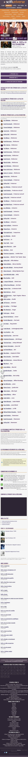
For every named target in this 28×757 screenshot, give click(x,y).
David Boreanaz (8, 141)
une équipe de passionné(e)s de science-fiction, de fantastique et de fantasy (16, 660)
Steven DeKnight (8, 127)
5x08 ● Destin (4, 594)
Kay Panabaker (7, 408)
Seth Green (6, 239)
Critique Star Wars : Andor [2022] (14, 735)
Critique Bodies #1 (14, 738)
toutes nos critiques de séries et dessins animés (16, 93)
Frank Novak (7, 328)
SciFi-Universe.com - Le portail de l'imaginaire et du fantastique (14, 2)
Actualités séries (14, 10)
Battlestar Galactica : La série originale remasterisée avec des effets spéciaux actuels (14, 695)
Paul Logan (6, 313)
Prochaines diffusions (6, 522)
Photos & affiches (6, 16)
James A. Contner (8, 173)
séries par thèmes (8, 14)
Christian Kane (7, 342)
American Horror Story (14, 724)
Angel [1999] (5, 35)
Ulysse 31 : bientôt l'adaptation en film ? (14, 698)
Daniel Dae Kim (7, 335)
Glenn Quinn (7, 391)
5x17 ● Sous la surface (6, 631)
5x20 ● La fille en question (7, 643)
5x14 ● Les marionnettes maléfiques (9, 619)
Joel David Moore (8, 349)
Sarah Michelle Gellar (9, 274)
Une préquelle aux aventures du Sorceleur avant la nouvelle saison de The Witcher (14, 688)
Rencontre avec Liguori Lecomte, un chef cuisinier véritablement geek (14, 685)
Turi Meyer (6, 148)
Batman (14, 706)
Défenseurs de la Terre (14, 730)
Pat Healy (6, 324)
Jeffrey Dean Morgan (9, 285)
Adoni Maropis (7, 401)
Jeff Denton (7, 303)
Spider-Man (14, 707)
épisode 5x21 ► (13, 77)
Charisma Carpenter (9, 253)
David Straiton (7, 155)
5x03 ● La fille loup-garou (7, 574)
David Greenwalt (8, 124)
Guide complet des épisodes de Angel (9, 521)
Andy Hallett (7, 398)
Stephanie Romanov (9, 339)
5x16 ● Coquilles (5, 627)
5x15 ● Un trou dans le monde (8, 623)
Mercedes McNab (8, 267)
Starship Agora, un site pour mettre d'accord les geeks (14, 699)
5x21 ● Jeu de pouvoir (6, 647)
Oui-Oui (14, 729)
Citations (13, 16)
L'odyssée (14, 727)
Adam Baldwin (7, 264)
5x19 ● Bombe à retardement (8, 639)
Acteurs (14, 14)
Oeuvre (2, 38)
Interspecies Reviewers (14, 725)
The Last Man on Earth (14, 722)
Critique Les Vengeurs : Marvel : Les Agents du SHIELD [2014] (14, 739)
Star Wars (14, 703)
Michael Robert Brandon (10, 412)
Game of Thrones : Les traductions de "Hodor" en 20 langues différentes (14, 690)
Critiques (10, 38)
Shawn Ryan (7, 229)
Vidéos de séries (15, 12)
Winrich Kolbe (7, 162)
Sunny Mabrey (7, 394)
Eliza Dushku (7, 278)
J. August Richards (8, 281)
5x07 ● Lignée (4, 590)
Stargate (14, 715)
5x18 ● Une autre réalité (6, 635)
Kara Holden (7, 405)
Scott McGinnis (7, 166)
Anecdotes (18, 16)
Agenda (14, 18)
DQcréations (19, 750)
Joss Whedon (7, 120)
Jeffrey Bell (6, 134)
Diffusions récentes (6, 524)
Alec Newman (7, 310)
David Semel (7, 159)
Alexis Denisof (7, 271)
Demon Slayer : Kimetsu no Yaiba (14, 718)
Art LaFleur (6, 306)
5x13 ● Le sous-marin (6, 615)
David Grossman (8, 152)
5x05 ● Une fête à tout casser (8, 582)
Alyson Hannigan (8, 380)
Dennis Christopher (8, 346)
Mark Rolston (7, 292)
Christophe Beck (8, 232)
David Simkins (7, 190)
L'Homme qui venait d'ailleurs (14, 726)
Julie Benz (6, 250)
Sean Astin (6, 131)
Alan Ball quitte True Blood (14, 697)
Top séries (22, 12)
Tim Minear (6, 138)
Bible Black (14, 721)
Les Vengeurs (14, 711)
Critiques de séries (5, 10)
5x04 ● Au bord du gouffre (7, 578)
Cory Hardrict (7, 332)
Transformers (14, 708)
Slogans (23, 16)
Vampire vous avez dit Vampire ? (14, 686)
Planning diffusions (22, 10)
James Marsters (8, 246)
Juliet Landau (7, 299)
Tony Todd (6, 243)
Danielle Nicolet (8, 370)
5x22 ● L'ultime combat (6, 651)
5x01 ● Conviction (5, 566)
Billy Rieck (6, 363)
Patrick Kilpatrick (8, 320)
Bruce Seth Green (8, 169)
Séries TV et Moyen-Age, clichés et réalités (14, 684)
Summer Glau (7, 288)
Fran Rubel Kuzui (8, 204)
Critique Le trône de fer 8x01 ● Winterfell (14, 743)
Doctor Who (14, 713)
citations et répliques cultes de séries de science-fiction (13, 105)
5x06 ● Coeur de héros (6, 586)
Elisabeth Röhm (8, 375)
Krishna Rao (7, 176)
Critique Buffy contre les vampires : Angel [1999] (14, 745)
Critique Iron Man (14, 740)
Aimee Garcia (7, 387)
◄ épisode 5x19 (13, 74)
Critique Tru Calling (14, 741)
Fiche (7, 38)
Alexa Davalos (7, 356)
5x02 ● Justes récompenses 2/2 (8, 570)
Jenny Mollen (7, 367)
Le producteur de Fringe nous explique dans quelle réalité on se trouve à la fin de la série (14, 692)
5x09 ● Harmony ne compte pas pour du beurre (12, 598)
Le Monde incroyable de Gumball (14, 720)
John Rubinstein (8, 360)
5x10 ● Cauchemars (5, 602)
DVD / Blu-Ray (20, 38)
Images (25, 38)
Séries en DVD (7, 12)
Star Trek (14, 704)
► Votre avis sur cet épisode (13, 81)
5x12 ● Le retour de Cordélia (8, 610)
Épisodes (15, 38)
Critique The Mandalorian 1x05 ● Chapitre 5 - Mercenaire (14, 744)
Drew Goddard (7, 225)
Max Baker (6, 353)
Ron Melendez (7, 384)
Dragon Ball (14, 712)
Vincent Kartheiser (8, 317)
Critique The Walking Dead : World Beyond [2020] (14, 734)
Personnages (20, 14)
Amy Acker (6, 257)
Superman (14, 709)
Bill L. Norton (7, 145)
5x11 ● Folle (4, 606)
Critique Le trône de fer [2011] (14, 736)
